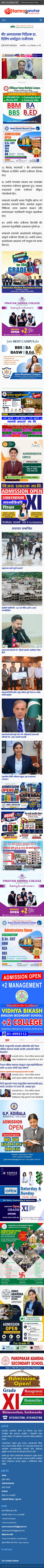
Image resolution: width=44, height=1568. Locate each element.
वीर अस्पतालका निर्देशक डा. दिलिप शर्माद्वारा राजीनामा (18, 37)
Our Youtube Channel (10, 1560)
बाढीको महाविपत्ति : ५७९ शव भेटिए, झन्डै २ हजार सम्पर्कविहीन (19, 609)
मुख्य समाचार (7, 1042)
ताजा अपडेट (36, 1042)
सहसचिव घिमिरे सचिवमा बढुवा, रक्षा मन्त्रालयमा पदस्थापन (19, 778)
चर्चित (22, 1040)
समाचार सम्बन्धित (22, 528)
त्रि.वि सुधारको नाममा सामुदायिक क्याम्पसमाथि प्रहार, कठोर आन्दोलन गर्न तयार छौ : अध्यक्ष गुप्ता (21, 1085)
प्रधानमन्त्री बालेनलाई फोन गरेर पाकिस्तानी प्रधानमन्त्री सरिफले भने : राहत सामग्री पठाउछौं (20, 736)
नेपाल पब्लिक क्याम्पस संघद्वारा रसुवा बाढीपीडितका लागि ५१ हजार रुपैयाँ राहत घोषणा (21, 1066)
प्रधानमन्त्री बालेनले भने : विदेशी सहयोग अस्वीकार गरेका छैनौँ (21, 651)
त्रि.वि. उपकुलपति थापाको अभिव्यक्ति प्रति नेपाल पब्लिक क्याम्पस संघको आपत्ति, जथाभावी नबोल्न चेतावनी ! (20, 1049)
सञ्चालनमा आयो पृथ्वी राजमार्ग (12, 568)
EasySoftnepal (38, 1566)
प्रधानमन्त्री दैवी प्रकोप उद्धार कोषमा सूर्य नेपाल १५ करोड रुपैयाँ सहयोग (21, 694)
